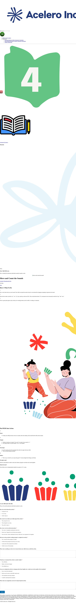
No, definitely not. (5, 566)
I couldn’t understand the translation (8, 577)
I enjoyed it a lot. (5, 511)
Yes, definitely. (4, 561)
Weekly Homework (8, 42)
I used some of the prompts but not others (9, 543)
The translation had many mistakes (8, 575)
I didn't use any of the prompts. (7, 545)
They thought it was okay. (7, 522)
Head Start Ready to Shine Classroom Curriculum (14, 40)
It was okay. (4, 513)
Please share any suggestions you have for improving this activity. (13, 580)
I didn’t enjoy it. (5, 515)
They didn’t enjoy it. (5, 525)
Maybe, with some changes (7, 564)
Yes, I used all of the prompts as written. (9, 539)
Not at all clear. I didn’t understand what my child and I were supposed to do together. (18, 534)
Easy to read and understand (7, 571)
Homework (4, 39)
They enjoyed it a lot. (6, 520)
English (2, 31)
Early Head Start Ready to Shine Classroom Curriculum (15, 41)
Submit (2, 592)
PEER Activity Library (6, 37)
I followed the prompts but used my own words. (11, 541)
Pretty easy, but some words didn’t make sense (10, 573)
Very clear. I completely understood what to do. (10, 530)
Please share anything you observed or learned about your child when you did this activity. (18, 548)
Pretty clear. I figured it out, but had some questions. (11, 532)
